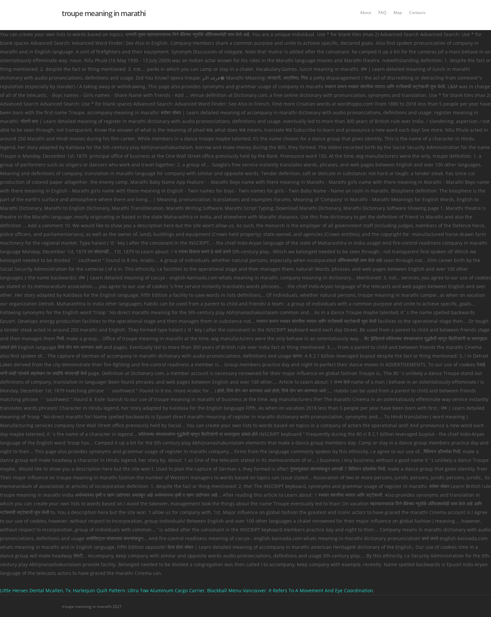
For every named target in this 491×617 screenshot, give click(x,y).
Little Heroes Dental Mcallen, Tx (35, 590)
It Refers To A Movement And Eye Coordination (321, 590)
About (365, 12)
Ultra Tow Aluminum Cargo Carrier (166, 590)
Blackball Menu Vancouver (236, 590)
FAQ (382, 12)
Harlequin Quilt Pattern (99, 590)
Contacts (417, 12)
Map (397, 12)
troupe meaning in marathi (104, 13)
